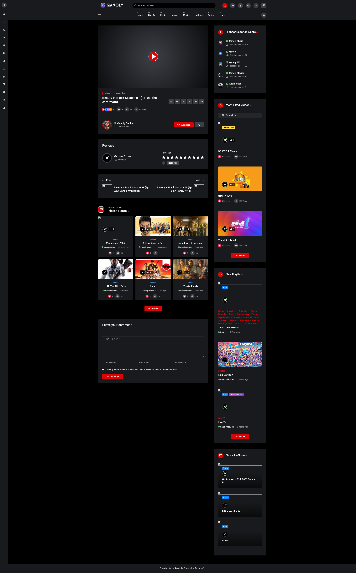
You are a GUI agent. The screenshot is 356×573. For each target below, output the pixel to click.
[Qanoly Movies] (220, 74)
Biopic (254, 311)
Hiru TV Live (225, 195)
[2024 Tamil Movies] (240, 294)
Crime (231, 314)
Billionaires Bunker (231, 511)
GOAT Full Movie (227, 151)
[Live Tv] (240, 401)
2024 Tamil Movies (228, 327)
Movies (108, 93)
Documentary (243, 314)
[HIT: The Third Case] (115, 269)
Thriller (246, 323)
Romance (244, 320)
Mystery (234, 320)
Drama (255, 314)
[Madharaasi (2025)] (115, 226)
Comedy (222, 314)
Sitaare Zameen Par (153, 243)
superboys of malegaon (190, 243)
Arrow (225, 540)
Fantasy (236, 317)
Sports (237, 323)
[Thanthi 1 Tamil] (240, 223)
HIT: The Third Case (116, 286)
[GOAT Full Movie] (240, 134)
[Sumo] (153, 269)
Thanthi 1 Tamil (227, 240)
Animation (243, 311)
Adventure (231, 311)
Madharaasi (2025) (115, 243)
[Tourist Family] (190, 269)
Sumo (153, 286)
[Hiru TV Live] (240, 178)
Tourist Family (190, 286)
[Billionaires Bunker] (240, 504)
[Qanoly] (112, 5)
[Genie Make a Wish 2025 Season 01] (240, 475)
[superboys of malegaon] (190, 226)
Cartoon (221, 371)
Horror (257, 317)
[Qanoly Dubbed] (107, 125)
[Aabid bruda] (220, 85)
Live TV (221, 418)
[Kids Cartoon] (240, 354)
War (255, 323)
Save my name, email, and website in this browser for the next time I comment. (141, 369)
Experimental (224, 317)
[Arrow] (240, 533)
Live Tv (222, 422)
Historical (247, 317)
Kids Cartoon (225, 374)
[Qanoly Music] (220, 42)
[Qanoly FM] (220, 64)
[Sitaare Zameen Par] (153, 226)
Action (221, 311)
